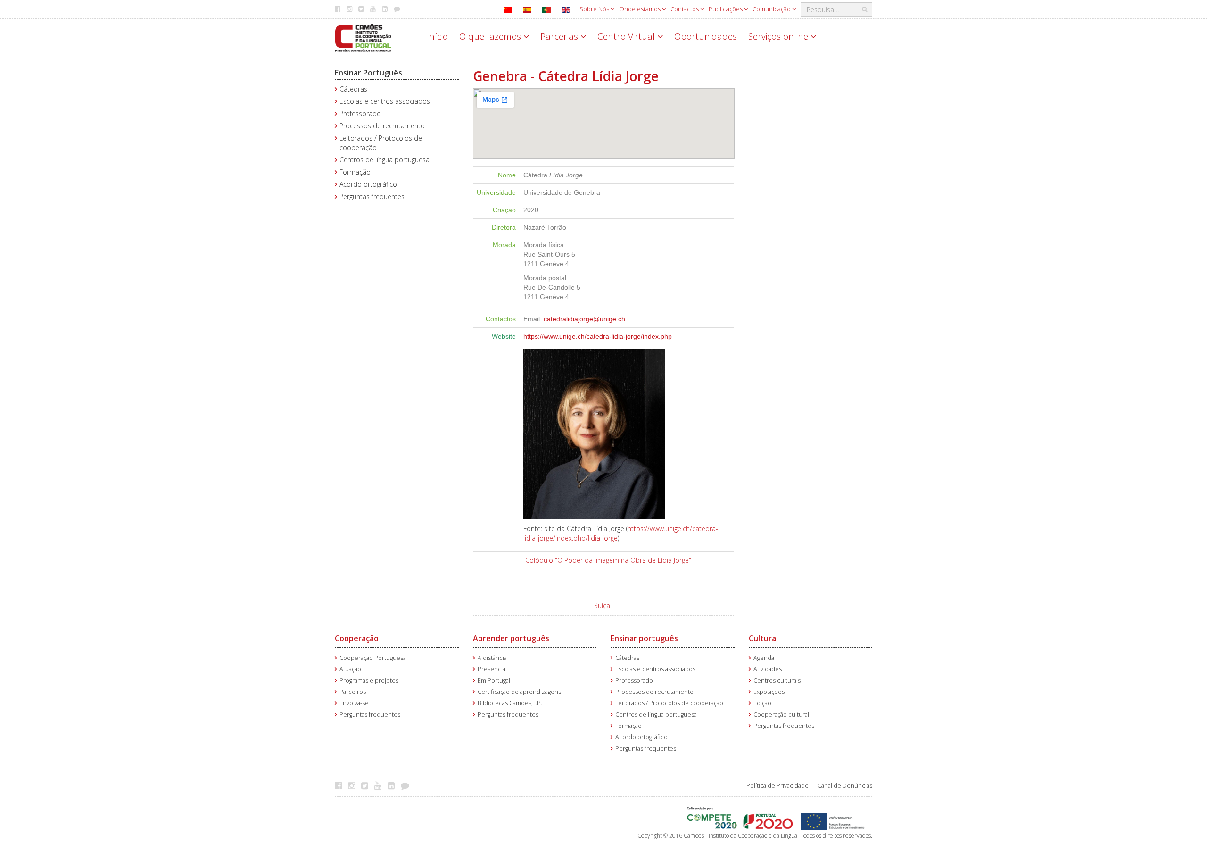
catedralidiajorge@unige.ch (584, 319)
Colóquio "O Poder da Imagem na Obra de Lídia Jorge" (608, 560)
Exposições (769, 692)
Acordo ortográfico (368, 184)
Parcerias (560, 36)
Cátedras (353, 88)
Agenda (763, 658)
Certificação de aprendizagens (519, 692)
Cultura (762, 638)
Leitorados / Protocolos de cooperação (669, 703)
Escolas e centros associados (384, 101)
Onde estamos (640, 9)
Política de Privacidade (777, 786)
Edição (762, 703)
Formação (355, 171)
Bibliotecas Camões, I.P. (510, 703)
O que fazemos (491, 36)
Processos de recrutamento (382, 125)
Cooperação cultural (781, 714)
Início (437, 36)
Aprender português (511, 638)
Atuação (350, 669)
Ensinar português (644, 638)
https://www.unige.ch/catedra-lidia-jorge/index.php (597, 336)
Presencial (492, 669)
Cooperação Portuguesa (372, 658)
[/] (363, 37)
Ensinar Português (368, 72)
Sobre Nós (595, 9)
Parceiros (352, 692)
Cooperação (357, 638)
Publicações (726, 9)
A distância (492, 658)
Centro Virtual (627, 36)
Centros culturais (777, 680)
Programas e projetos (368, 680)
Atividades (767, 669)
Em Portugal (494, 680)
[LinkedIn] (393, 785)
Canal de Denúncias (845, 786)
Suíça (602, 605)
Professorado (360, 113)
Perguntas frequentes (372, 196)
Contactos (685, 9)
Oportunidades (705, 36)
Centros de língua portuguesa (384, 159)
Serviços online (779, 36)
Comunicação (772, 9)
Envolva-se (354, 703)
